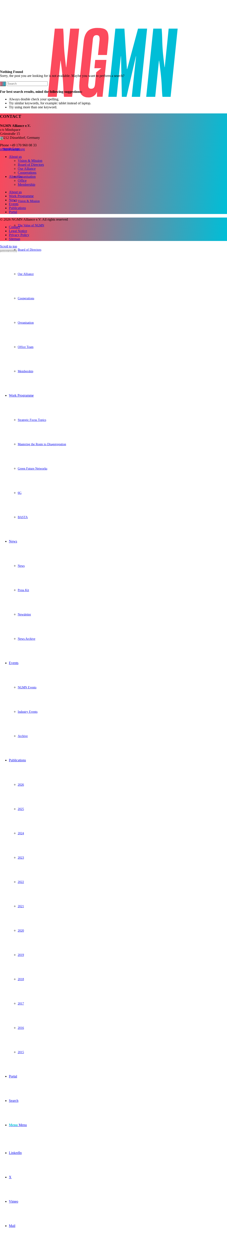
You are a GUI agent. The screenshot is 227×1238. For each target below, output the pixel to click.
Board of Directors (31, 164)
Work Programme (21, 196)
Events (13, 204)
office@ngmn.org (12, 149)
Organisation (27, 176)
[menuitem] (118, 273)
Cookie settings (8, 251)
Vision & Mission (30, 160)
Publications (17, 208)
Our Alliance (27, 168)
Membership (26, 184)
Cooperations (27, 172)
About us (15, 157)
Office (22, 180)
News (13, 200)
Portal (13, 212)
